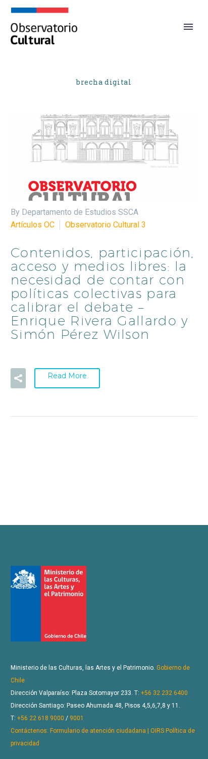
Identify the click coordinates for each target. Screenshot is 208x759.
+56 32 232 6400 (164, 692)
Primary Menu (188, 26)
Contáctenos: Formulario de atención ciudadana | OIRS (87, 730)
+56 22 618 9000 (40, 718)
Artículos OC (33, 224)
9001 (77, 718)
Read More (67, 375)
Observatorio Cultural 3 (105, 224)
